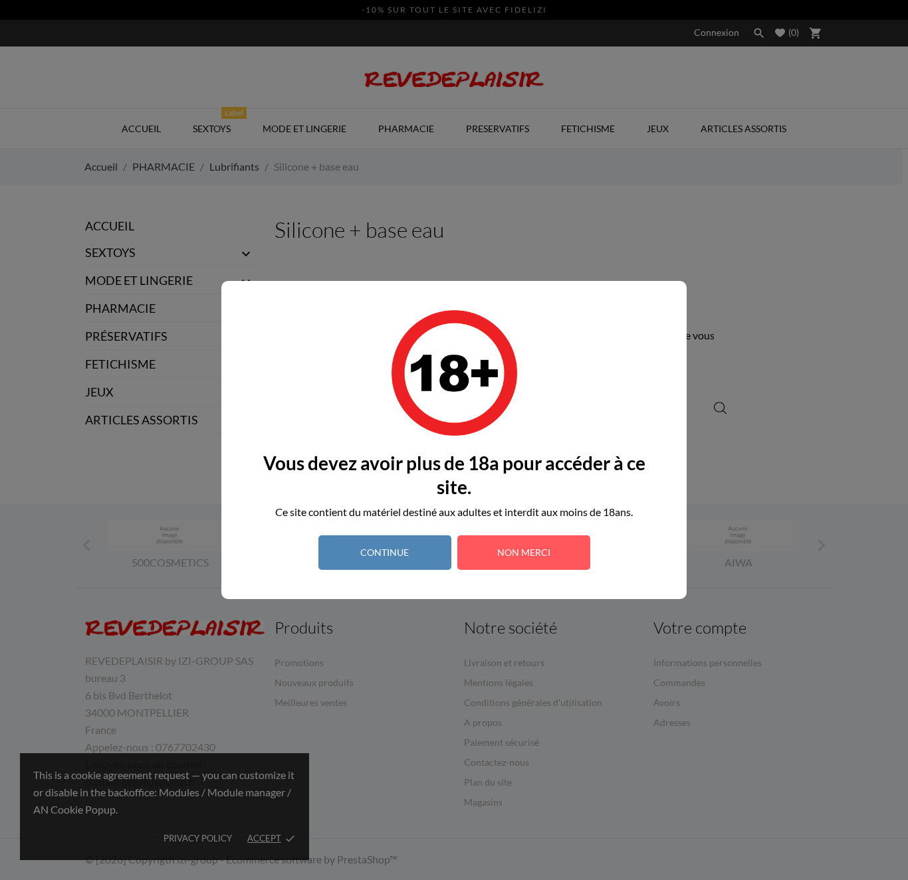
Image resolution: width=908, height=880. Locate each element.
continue (384, 552)
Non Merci (523, 552)
